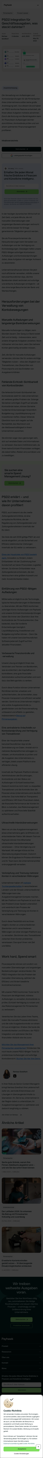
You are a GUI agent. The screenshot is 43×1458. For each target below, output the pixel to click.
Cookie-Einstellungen (21, 1453)
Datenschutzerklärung (11, 1443)
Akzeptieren (22, 1449)
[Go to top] (38, 1446)
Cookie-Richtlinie (28, 1443)
